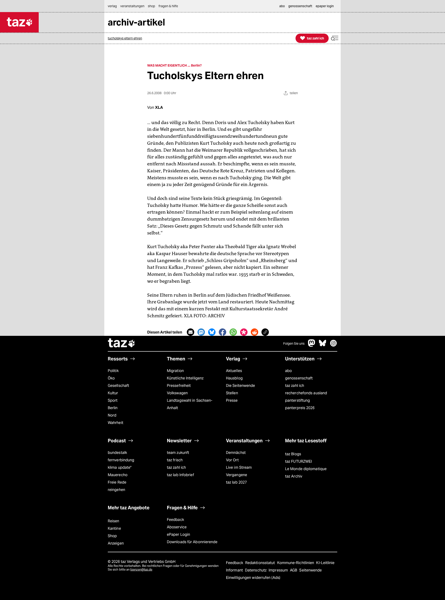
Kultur (113, 393)
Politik (113, 370)
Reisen (113, 521)
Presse (232, 400)
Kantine (114, 528)
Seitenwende (310, 570)
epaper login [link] (325, 6)
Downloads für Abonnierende (192, 541)
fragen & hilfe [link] (168, 6)
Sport (113, 400)
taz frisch (175, 460)
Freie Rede (117, 482)
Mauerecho (117, 474)
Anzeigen (116, 543)
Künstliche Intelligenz (185, 378)
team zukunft (178, 452)
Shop (112, 535)
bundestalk (117, 452)
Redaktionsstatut (260, 562)
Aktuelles (234, 370)
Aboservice (177, 527)
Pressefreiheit (179, 385)
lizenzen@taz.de (141, 569)
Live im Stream (239, 467)
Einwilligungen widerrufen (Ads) (253, 577)
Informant (235, 570)
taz (122, 343)
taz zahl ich (294, 385)
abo (288, 370)
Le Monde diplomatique (306, 468)
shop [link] (151, 6)
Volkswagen (177, 393)
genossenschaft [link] (300, 6)
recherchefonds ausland (306, 393)
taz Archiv (293, 476)
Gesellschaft (118, 385)
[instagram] (333, 345)
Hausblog (234, 378)
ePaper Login (178, 534)
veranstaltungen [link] (132, 6)
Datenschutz (256, 570)
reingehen (116, 489)
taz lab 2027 (236, 482)
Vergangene (236, 474)
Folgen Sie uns (294, 343)
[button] (334, 38)
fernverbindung (121, 460)
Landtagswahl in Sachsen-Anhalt (189, 404)
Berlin (113, 407)
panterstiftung (297, 400)
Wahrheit (115, 422)
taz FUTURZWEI (298, 461)
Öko (111, 378)
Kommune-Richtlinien (296, 562)
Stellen (232, 393)
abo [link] (282, 6)
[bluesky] (322, 345)
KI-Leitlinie (325, 562)
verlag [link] (112, 6)
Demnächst (236, 452)
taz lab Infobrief (180, 474)
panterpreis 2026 (300, 407)
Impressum (279, 570)
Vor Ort (232, 460)
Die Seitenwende (240, 385)
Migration (175, 370)
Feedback (175, 519)
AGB (294, 570)
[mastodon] (311, 345)
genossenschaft (299, 378)
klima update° (119, 467)
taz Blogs (293, 454)
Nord (112, 415)
